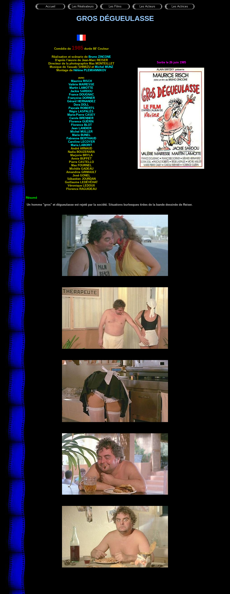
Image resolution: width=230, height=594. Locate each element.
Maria (81, 145)
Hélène (89, 70)
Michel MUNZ (104, 67)
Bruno (99, 56)
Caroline (81, 141)
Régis (81, 111)
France (81, 94)
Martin (81, 87)
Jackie (81, 91)
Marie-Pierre (81, 114)
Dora (81, 104)
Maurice (81, 81)
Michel (81, 131)
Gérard (81, 101)
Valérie (81, 84)
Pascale (81, 108)
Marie (81, 135)
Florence (81, 121)
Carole (81, 118)
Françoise (81, 98)
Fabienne (81, 138)
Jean (81, 128)
